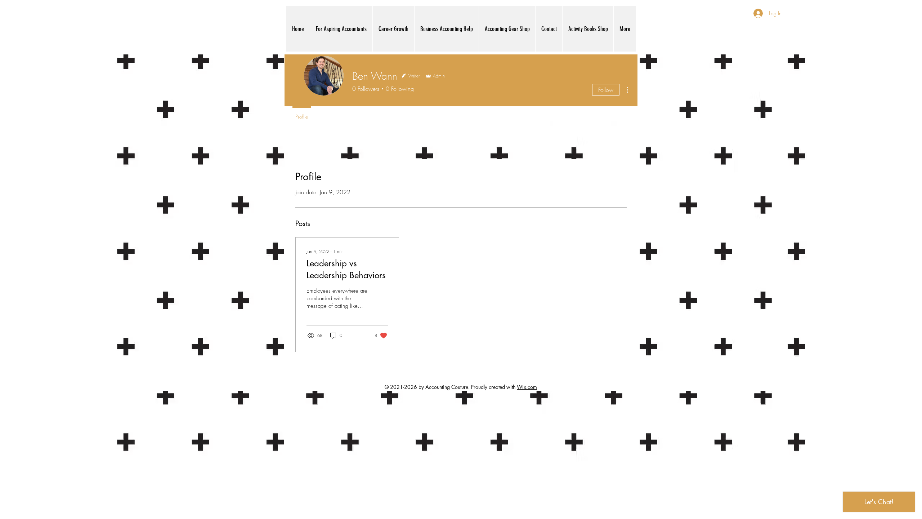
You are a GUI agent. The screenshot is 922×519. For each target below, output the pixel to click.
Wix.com (527, 386)
